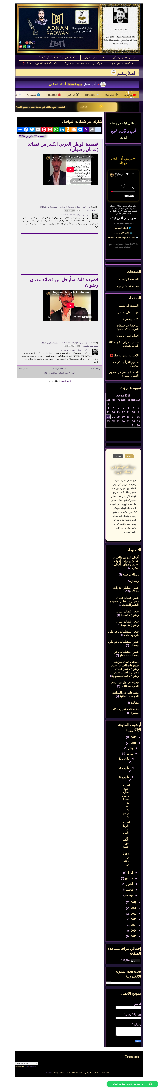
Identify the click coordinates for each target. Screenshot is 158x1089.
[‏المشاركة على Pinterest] (65, 211)
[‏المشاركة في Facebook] (67, 211)
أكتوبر (129, 884)
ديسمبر (128, 895)
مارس (129, 753)
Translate (32, 1066)
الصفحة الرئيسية (59, 368)
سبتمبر (128, 878)
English (118, 456)
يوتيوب (95, 94)
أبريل (129, 872)
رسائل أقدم (23, 368)
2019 (133, 902)
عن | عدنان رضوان (124, 57)
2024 (133, 930)
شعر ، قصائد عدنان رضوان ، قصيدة (127, 613)
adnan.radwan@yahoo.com (121, 237)
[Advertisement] (59, 252)
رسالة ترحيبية (130, 574)
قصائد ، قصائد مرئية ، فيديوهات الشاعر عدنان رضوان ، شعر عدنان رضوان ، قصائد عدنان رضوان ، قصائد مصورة (125, 669)
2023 (133, 925)
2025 (133, 936)
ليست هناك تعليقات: (90, 210)
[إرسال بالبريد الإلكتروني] (74, 211)
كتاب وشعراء (131, 319)
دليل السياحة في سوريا (122, 63)
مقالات (134, 702)
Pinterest (19, 94)
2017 (133, 737)
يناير (130, 748)
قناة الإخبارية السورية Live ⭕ (39, 63)
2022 (133, 919)
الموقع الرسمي (121, 228)
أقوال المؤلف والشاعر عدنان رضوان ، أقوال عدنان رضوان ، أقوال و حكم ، (125, 563)
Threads (57, 94)
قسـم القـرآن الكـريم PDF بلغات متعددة (124, 344)
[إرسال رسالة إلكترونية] (79, 210)
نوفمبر (129, 889)
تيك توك (77, 94)
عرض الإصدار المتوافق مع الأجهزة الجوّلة (59, 373)
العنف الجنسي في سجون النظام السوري (124, 373)
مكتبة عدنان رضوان (94, 57)
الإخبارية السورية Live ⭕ (124, 355)
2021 (133, 913)
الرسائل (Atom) (54, 381)
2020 (133, 908)
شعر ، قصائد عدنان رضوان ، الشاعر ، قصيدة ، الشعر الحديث (123, 601)
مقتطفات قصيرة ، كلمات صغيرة (124, 711)
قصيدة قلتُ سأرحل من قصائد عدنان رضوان (126, 800)
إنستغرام (114, 94)
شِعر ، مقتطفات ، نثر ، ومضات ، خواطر (126, 653)
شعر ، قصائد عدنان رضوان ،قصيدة (127, 623)
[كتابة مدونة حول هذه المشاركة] (72, 211)
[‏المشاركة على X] (70, 211)
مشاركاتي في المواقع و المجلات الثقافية (125, 694)
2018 (133, 743)
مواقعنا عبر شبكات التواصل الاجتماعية (56, 57)
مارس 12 (124, 758)
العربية (129, 456)
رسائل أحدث (95, 368)
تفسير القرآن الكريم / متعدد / (126, 363)
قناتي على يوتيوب (121, 233)
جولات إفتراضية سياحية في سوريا (83, 63)
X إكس (38, 94)
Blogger (49, 1072)
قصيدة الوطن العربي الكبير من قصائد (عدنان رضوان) (126, 843)
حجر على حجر (60, 84)
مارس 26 (124, 768)
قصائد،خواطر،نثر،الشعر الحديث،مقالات (124, 684)
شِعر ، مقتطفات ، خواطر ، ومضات (123, 643)
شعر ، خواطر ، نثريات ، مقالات (125, 589)
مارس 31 (124, 777)
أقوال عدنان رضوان (127, 335)
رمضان (134, 581)
